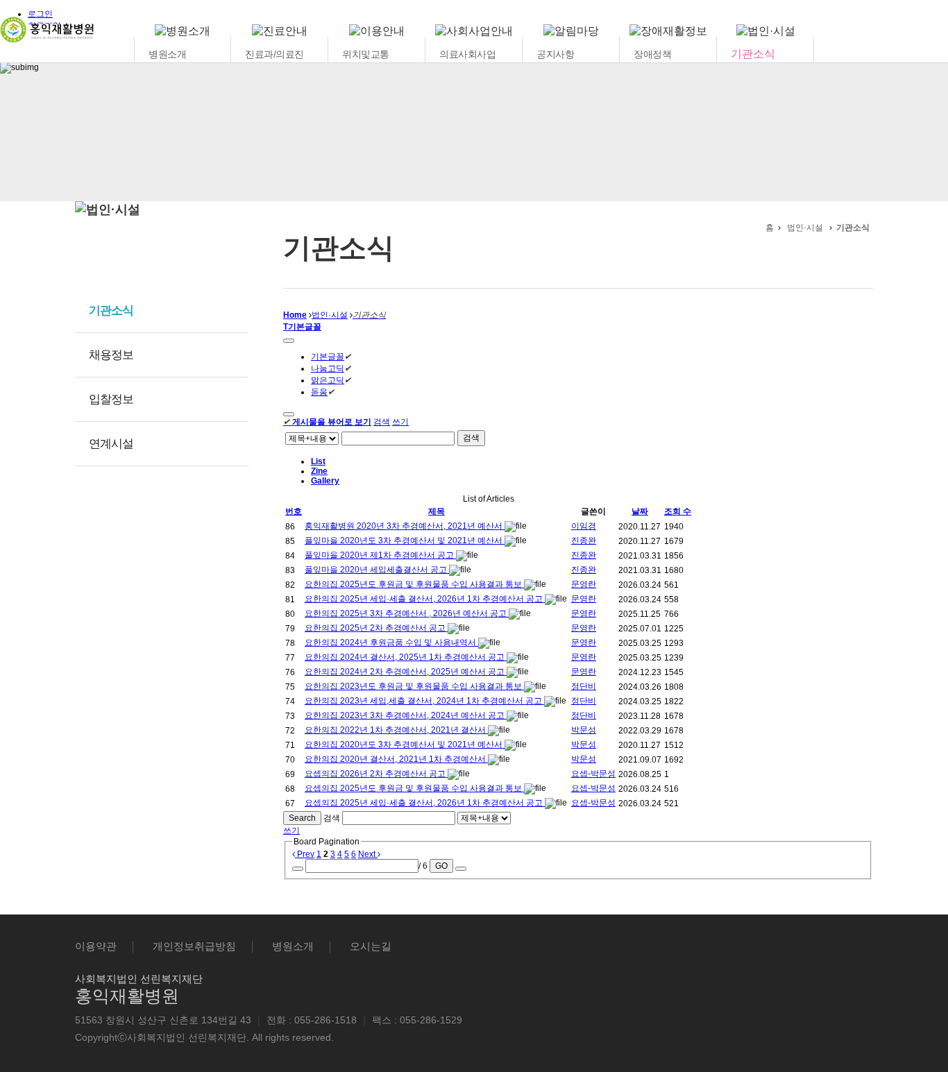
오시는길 (370, 946)
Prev (304, 854)
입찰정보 (111, 399)
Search (302, 818)
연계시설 (111, 443)
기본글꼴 (327, 356)
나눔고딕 (327, 368)
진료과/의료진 (274, 54)
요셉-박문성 (593, 774)
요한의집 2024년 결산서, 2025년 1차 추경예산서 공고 (406, 657)
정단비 (583, 686)
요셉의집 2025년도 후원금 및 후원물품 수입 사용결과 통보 (414, 788)
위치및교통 (365, 54)
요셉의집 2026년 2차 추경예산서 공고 (376, 774)
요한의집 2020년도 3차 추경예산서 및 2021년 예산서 (405, 744)
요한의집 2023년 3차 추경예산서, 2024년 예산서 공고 (406, 715)
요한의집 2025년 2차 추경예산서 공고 (376, 628)
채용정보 (111, 354)
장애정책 (652, 54)
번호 (293, 511)
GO (441, 866)
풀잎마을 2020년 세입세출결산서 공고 (377, 570)
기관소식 (753, 54)
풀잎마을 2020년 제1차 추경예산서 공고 (380, 555)
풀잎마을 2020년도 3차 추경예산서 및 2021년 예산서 (405, 540)
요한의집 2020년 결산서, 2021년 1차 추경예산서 (396, 759)
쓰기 (400, 422)
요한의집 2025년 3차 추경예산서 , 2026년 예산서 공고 (407, 613)
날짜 (640, 511)
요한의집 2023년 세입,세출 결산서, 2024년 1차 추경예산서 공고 (424, 701)
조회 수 (677, 511)
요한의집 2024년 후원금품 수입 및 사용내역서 (391, 642)
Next (368, 854)
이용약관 (96, 946)
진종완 (583, 540)
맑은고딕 (327, 380)
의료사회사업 (467, 54)
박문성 (583, 730)
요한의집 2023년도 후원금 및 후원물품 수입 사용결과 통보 (414, 686)
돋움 (319, 392)
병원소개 (167, 54)
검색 (381, 422)
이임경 (583, 526)
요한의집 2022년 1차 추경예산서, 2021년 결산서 (396, 730)
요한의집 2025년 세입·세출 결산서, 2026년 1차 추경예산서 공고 (425, 599)
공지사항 (555, 54)
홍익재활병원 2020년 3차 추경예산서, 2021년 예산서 (405, 526)
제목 (436, 511)
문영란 (583, 584)
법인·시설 (805, 227)
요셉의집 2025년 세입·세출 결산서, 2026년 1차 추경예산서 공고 (425, 803)
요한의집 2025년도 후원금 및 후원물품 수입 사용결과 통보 (414, 584)
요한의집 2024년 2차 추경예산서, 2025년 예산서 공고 (406, 672)
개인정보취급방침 (194, 946)
